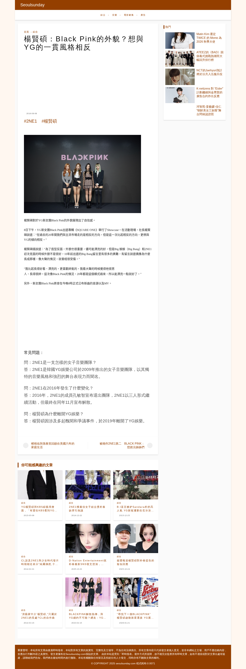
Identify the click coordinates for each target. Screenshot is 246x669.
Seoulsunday (32, 5)
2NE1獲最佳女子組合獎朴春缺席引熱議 (87, 508)
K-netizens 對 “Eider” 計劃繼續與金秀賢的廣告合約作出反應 (209, 92)
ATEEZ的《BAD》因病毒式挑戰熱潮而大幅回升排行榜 (209, 56)
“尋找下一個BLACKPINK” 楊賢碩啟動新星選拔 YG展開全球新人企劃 (135, 616)
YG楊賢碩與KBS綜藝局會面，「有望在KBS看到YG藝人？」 (39, 508)
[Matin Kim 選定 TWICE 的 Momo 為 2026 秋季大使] (180, 40)
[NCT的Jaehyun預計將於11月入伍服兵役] (180, 77)
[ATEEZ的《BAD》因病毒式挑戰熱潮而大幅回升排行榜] (180, 59)
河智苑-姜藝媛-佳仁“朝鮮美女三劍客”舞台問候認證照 (208, 110)
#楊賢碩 (49, 121)
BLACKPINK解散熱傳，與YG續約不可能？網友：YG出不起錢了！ (87, 616)
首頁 (26, 32)
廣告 (143, 15)
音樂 (114, 15)
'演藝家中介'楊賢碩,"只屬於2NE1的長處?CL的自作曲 (39, 616)
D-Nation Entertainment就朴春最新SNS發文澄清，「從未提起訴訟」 (88, 562)
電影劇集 (129, 15)
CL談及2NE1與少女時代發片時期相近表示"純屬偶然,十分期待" (40, 562)
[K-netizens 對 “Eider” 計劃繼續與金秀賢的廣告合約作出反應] (180, 95)
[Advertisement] (88, 78)
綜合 (103, 15)
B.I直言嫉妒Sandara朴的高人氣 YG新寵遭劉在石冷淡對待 (135, 508)
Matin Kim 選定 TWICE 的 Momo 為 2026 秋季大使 (209, 38)
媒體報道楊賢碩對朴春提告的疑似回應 (135, 562)
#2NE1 (30, 121)
